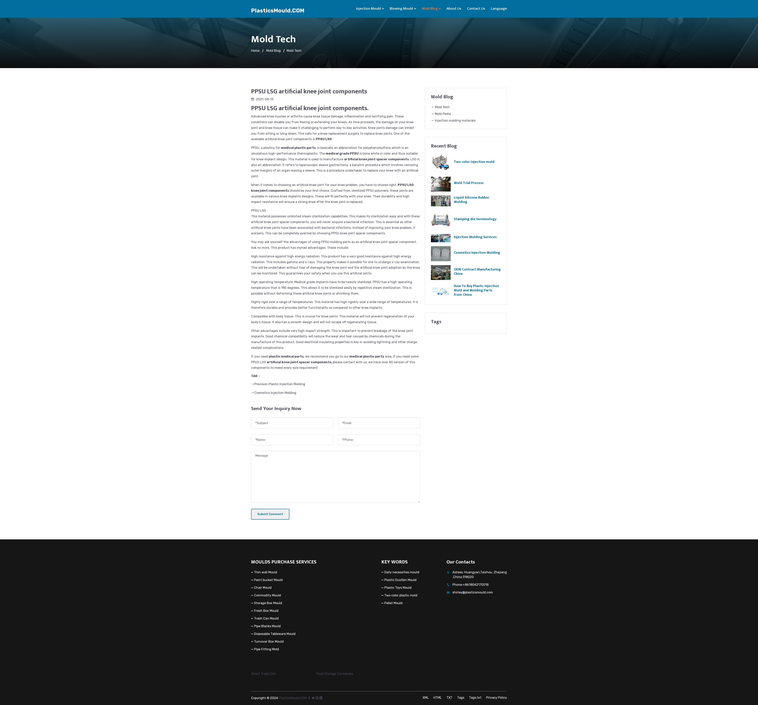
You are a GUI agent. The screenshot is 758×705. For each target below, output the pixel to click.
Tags (460, 697)
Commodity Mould (267, 595)
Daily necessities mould (401, 572)
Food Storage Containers (334, 674)
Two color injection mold (474, 162)
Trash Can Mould (266, 618)
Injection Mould (368, 9)
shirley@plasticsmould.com (472, 592)
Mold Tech (294, 51)
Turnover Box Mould (269, 641)
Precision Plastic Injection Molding (279, 384)
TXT (449, 697)
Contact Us (476, 9)
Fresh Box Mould (266, 611)
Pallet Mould (393, 603)
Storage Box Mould (268, 603)
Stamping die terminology (475, 219)
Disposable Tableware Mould (275, 634)
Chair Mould (263, 588)
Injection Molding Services (475, 237)
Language (499, 9)
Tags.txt (475, 697)
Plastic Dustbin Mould (400, 580)
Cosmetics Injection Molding (275, 393)
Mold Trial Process (468, 183)
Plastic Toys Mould (398, 588)
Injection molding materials (455, 120)
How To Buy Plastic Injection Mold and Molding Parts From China (476, 290)
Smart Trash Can (263, 674)
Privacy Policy (496, 697)
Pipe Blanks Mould (267, 626)
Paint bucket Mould (268, 580)
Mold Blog (430, 9)
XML (426, 697)
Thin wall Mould (265, 572)
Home (255, 51)
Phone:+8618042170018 (470, 585)
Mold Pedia (442, 114)
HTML (437, 697)
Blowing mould (401, 9)
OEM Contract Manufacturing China (477, 272)
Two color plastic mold (400, 595)
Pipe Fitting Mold (266, 649)
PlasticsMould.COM (277, 10)
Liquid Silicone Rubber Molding (471, 200)
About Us (454, 9)
